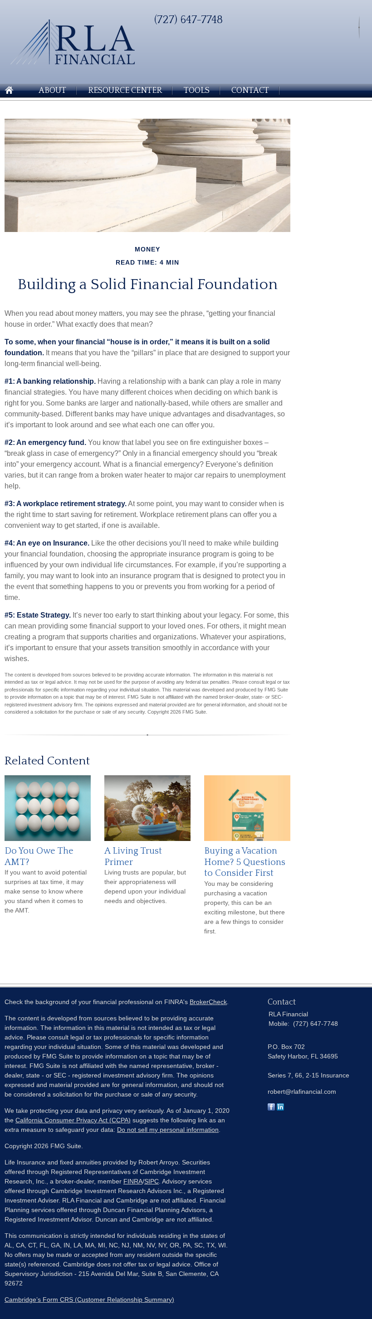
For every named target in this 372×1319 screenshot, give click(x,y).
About (52, 90)
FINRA (132, 1181)
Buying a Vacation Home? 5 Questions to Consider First (244, 862)
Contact (250, 90)
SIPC (151, 1181)
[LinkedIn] (280, 1108)
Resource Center (125, 90)
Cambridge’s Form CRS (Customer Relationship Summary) (89, 1299)
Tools (197, 90)
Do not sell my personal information (168, 1129)
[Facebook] (271, 1108)
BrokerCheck (208, 1001)
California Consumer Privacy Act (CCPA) (73, 1120)
